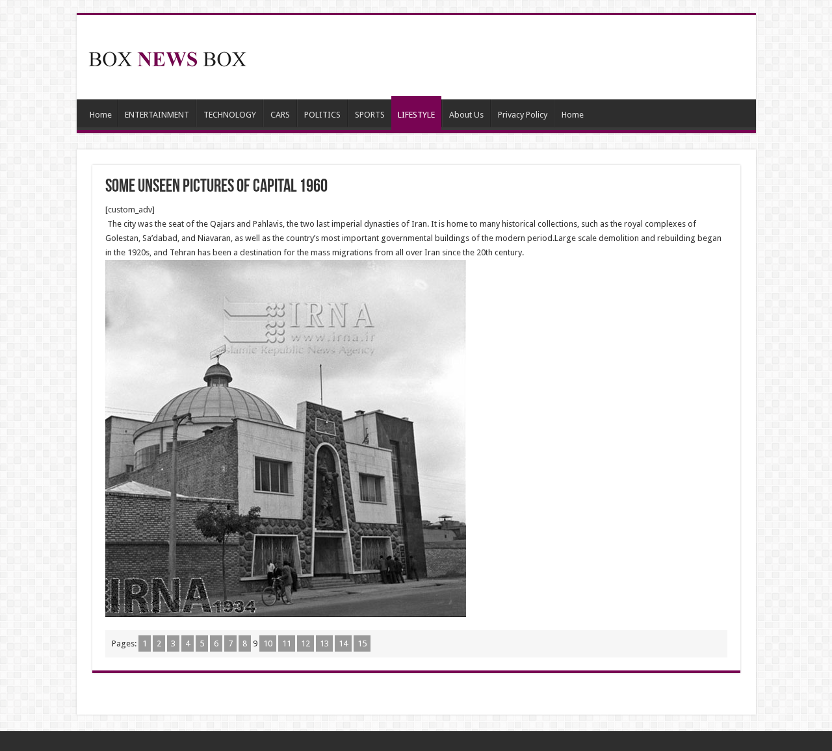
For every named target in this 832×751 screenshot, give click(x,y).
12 (305, 643)
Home (101, 115)
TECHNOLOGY (229, 115)
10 (267, 643)
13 (324, 643)
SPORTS (370, 115)
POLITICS (322, 115)
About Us (466, 115)
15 (362, 643)
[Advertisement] (509, 57)
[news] (167, 56)
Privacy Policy (522, 115)
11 (286, 643)
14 (343, 643)
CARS (280, 115)
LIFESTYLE (416, 115)
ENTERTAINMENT (157, 115)
